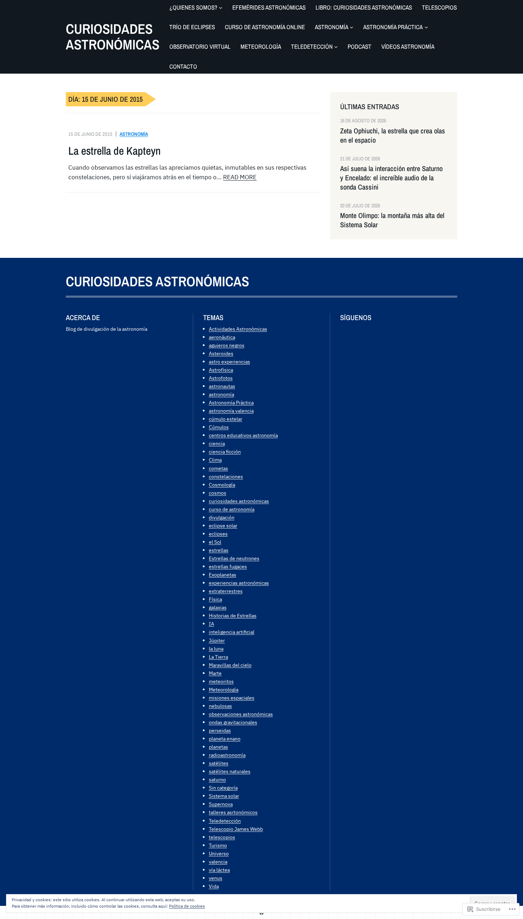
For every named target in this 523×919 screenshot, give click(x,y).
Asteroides (221, 353)
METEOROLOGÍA (261, 46)
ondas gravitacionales (233, 722)
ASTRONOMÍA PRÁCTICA (393, 27)
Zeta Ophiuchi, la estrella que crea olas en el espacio (392, 135)
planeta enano (225, 738)
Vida (214, 886)
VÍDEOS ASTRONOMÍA (407, 46)
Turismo (218, 845)
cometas (218, 468)
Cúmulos (219, 427)
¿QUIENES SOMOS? (193, 7)
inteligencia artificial (231, 631)
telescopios (222, 837)
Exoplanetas (222, 574)
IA (211, 623)
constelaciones (226, 476)
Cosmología (222, 484)
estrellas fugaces (228, 566)
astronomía (134, 134)
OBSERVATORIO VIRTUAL (200, 46)
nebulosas (220, 705)
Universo (219, 853)
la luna (216, 648)
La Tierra (218, 656)
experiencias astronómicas (239, 582)
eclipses (218, 533)
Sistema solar (224, 795)
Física (215, 599)
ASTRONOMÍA (331, 27)
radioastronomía (227, 754)
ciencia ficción (225, 451)
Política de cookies (187, 906)
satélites (218, 763)
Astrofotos (221, 377)
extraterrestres (226, 591)
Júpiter (217, 640)
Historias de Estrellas (233, 615)
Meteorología (223, 689)
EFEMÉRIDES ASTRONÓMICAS (269, 7)
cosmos (217, 492)
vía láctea (219, 869)
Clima (215, 459)
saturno (217, 779)
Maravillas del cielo (230, 665)
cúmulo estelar (225, 418)
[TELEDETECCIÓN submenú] (336, 46)
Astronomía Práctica (231, 402)
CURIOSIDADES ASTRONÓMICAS (112, 37)
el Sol (215, 541)
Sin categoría (223, 787)
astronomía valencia (231, 410)
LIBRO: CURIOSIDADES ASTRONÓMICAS (364, 7)
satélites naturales (229, 771)
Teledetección (225, 820)
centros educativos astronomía (243, 435)
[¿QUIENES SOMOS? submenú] (220, 7)
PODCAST (359, 46)
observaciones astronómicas (241, 714)
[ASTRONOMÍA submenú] (351, 27)
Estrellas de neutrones (234, 558)
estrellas (218, 550)
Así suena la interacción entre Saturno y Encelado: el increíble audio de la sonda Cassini (391, 178)
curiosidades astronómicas (239, 501)
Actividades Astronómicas (238, 328)
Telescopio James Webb (236, 828)
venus (215, 878)
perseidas (220, 730)
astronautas (222, 386)
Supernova (221, 804)
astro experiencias (229, 361)
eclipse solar (223, 525)
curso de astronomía (231, 509)
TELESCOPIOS (439, 7)
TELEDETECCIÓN (312, 46)
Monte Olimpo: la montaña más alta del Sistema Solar (392, 220)
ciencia (217, 443)
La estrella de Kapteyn (114, 150)
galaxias (218, 607)
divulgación (221, 517)
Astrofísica (221, 369)
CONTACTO (183, 66)
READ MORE (240, 177)
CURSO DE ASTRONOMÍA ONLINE (265, 27)
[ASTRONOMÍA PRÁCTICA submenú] (426, 27)
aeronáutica (222, 337)
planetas (218, 746)
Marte (215, 673)
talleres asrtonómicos (233, 812)
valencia (218, 861)
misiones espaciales (231, 697)
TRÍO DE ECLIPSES (192, 27)
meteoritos (221, 681)
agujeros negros (226, 345)
